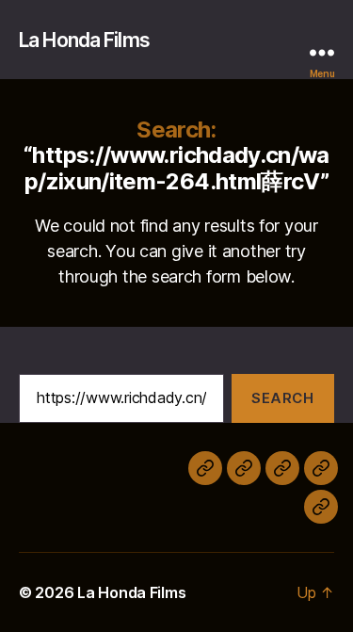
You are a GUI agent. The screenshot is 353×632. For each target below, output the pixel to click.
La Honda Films (84, 40)
